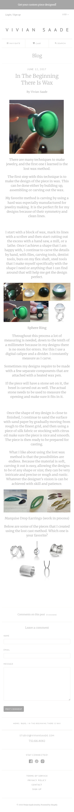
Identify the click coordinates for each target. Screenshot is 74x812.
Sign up (17, 14)
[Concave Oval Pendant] (47, 570)
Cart (38, 43)
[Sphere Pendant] (37, 551)
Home (16, 723)
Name (7, 635)
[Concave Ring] (17, 551)
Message (8, 663)
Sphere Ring (37, 328)
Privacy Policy (37, 780)
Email (7, 649)
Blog (37, 56)
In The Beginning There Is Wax (37, 79)
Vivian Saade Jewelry (31, 805)
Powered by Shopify (49, 805)
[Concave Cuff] (57, 551)
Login (8, 14)
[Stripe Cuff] (27, 570)
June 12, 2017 (37, 69)
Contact (37, 784)
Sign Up (37, 789)
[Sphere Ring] (37, 302)
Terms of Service (37, 775)
